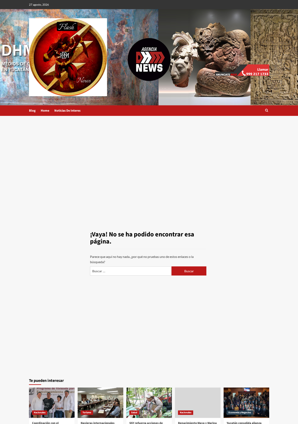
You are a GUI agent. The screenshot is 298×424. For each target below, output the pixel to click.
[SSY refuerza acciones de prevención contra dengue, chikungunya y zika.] (149, 403)
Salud (134, 412)
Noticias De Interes (67, 110)
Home (45, 110)
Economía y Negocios (239, 412)
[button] (266, 110)
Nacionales (39, 412)
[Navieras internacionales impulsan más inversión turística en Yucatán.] (100, 403)
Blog (32, 110)
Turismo (87, 412)
